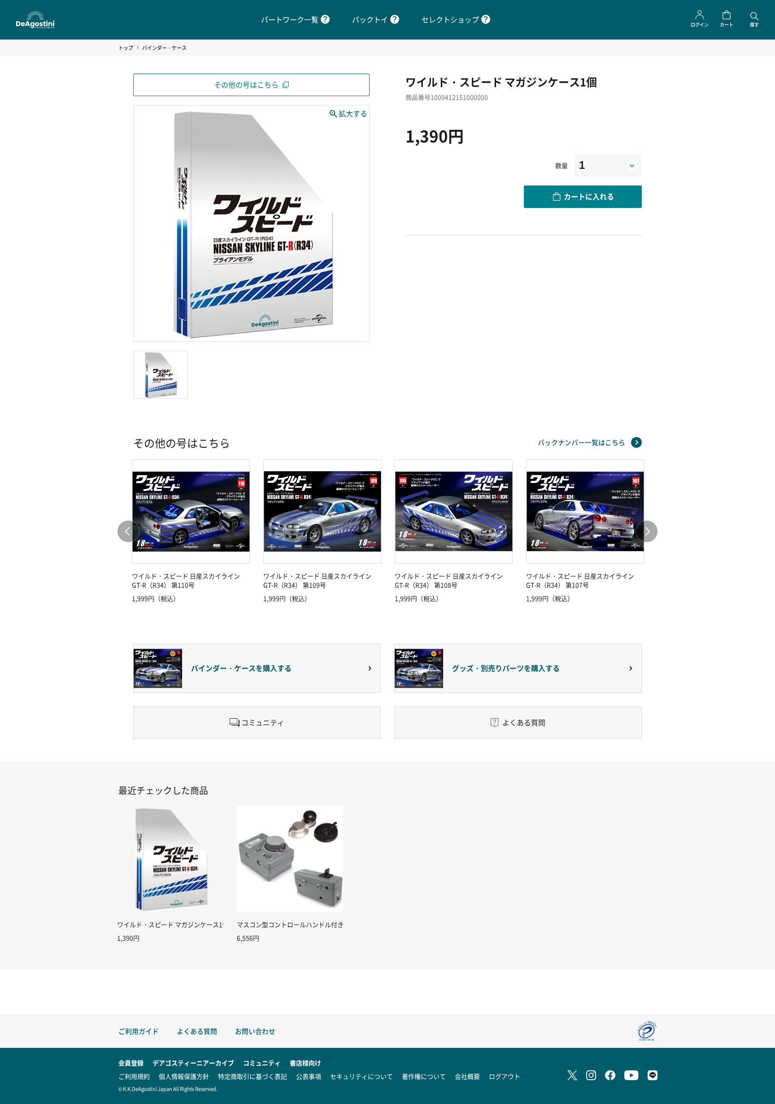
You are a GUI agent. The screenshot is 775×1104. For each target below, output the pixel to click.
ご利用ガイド (138, 1031)
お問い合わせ (255, 1031)
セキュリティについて (361, 1076)
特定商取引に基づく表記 (252, 1076)
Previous (128, 531)
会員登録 (131, 1062)
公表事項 (308, 1076)
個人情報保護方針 (184, 1076)
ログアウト (504, 1076)
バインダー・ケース (164, 47)
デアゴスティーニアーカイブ (193, 1062)
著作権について (424, 1076)
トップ (125, 47)
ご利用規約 (134, 1076)
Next (647, 531)
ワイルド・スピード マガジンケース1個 (173, 924)
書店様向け (305, 1062)
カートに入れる (589, 196)
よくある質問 (197, 1031)
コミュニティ (262, 1062)
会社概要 (467, 1076)
